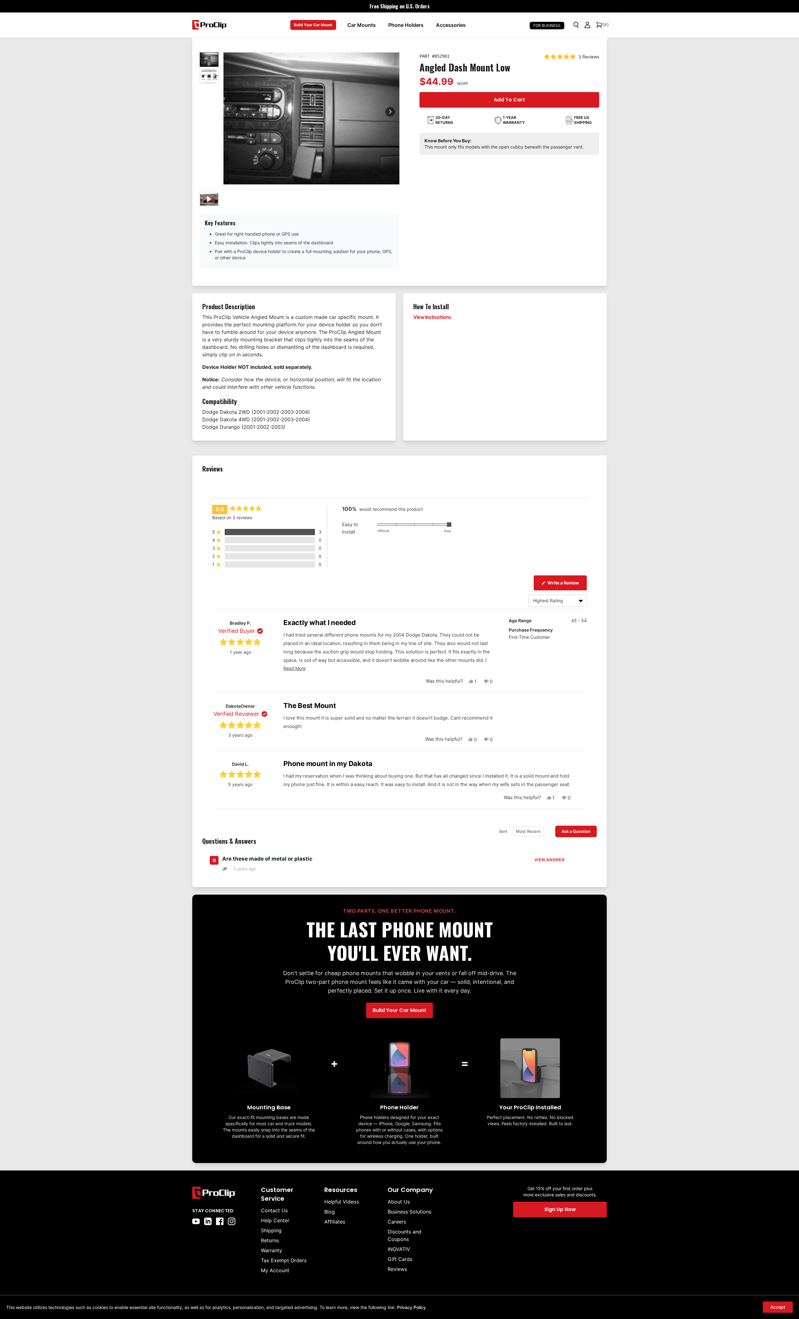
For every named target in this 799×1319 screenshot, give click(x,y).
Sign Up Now (560, 1209)
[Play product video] (209, 199)
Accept (777, 1307)
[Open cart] (599, 25)
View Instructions (432, 317)
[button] (390, 111)
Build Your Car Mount (313, 24)
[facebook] (219, 1221)
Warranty (271, 1250)
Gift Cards (400, 1259)
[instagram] (231, 1221)
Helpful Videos (341, 1202)
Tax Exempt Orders (283, 1260)
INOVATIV (399, 1249)
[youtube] (196, 1221)
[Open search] (576, 25)
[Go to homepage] (209, 25)
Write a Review (567, 582)
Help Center (275, 1220)
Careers (397, 1222)
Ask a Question (579, 831)
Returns (270, 1240)
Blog (329, 1212)
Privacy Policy (411, 1307)
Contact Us (274, 1210)
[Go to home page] (223, 1192)
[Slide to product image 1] (209, 59)
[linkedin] (208, 1221)
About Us (399, 1202)
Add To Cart (509, 99)
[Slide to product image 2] (209, 76)
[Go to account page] (587, 25)
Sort (503, 831)
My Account (275, 1270)
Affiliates (334, 1222)
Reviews (397, 1269)
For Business (547, 25)
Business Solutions (409, 1212)
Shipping (271, 1230)
